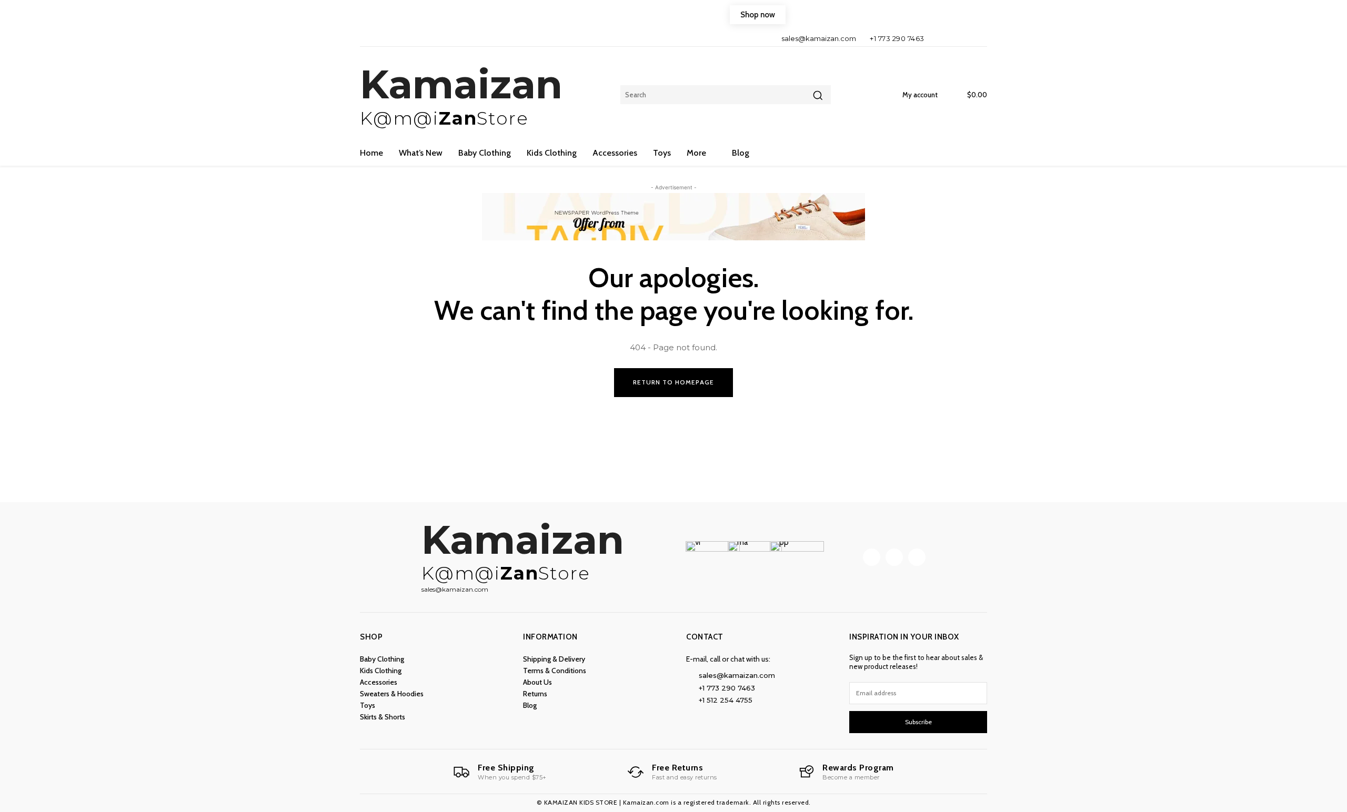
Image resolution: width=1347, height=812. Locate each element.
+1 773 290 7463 (897, 38)
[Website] (976, 38)
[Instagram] (958, 38)
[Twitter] (917, 557)
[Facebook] (941, 38)
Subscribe (918, 722)
